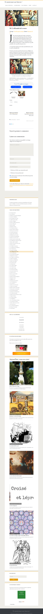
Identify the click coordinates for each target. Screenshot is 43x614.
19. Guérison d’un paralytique (14, 236)
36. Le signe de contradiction (14, 257)
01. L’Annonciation (13, 212)
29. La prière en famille (13, 250)
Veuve (18, 119)
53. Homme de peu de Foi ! (14, 280)
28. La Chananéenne (13, 114)
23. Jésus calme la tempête (14, 241)
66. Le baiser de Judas (13, 297)
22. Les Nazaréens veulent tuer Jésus (15, 240)
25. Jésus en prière (12, 244)
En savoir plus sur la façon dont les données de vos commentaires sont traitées (21, 185)
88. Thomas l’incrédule (13, 307)
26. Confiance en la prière (14, 246)
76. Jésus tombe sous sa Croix (14, 302)
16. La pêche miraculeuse (14, 232)
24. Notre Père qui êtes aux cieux (15, 243)
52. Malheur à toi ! (12, 279)
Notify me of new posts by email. (17, 173)
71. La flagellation (12, 298)
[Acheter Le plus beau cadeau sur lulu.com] (21, 595)
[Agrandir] (32, 59)
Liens (30, 5)
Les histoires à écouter (21, 353)
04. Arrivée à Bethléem (13, 216)
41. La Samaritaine (12, 264)
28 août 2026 (21, 319)
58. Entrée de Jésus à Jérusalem (14, 287)
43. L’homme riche (13, 266)
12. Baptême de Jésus (13, 226)
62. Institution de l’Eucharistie (14, 291)
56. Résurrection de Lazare (14, 284)
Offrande (13, 119)
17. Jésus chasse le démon (14, 233)
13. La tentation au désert (13, 228)
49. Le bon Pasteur (13, 275)
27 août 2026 (21, 317)
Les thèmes (24, 5)
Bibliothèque (8, 5)
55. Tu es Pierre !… (12, 283)
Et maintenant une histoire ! (13, 2)
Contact (34, 5)
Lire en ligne (12, 604)
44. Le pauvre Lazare (13, 268)
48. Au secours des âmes (13, 273)
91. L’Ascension (12, 308)
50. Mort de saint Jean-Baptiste (15, 276)
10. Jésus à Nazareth (13, 223)
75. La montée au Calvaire (14, 301)
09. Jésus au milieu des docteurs (15, 222)
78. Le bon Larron (12, 304)
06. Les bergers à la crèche (14, 218)
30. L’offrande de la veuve (14, 251)
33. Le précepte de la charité (14, 254)
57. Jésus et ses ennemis (13, 286)
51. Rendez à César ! (13, 277)
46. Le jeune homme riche (14, 271)
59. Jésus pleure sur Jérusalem (14, 289)
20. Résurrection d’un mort (14, 237)
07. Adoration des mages (14, 219)
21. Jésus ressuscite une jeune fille (15, 239)
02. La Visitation (12, 214)
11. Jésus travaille (12, 225)
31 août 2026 (22, 327)
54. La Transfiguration (13, 282)
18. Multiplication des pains (14, 234)
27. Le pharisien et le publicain (14, 247)
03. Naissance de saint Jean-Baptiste (15, 215)
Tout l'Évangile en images (19, 31)
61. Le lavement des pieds (14, 290)
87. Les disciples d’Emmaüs (14, 305)
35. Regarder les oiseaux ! (14, 255)
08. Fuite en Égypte (13, 221)
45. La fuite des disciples (13, 269)
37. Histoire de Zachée (13, 258)
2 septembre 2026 (21, 330)
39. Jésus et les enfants (13, 261)
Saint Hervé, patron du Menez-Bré (29, 115)
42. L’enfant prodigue (13, 265)
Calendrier (17, 5)
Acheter (20, 601)
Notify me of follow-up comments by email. (19, 170)
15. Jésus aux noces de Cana (14, 230)
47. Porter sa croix (12, 272)
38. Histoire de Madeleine (14, 259)
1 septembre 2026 (21, 329)
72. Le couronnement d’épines (15, 300)
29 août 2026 (21, 324)
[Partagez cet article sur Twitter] (11, 124)
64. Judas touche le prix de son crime (15, 294)
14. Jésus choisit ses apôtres (14, 229)
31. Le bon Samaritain (13, 253)
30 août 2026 (21, 326)
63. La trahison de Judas (13, 293)
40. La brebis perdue (13, 262)
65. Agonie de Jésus (13, 295)
